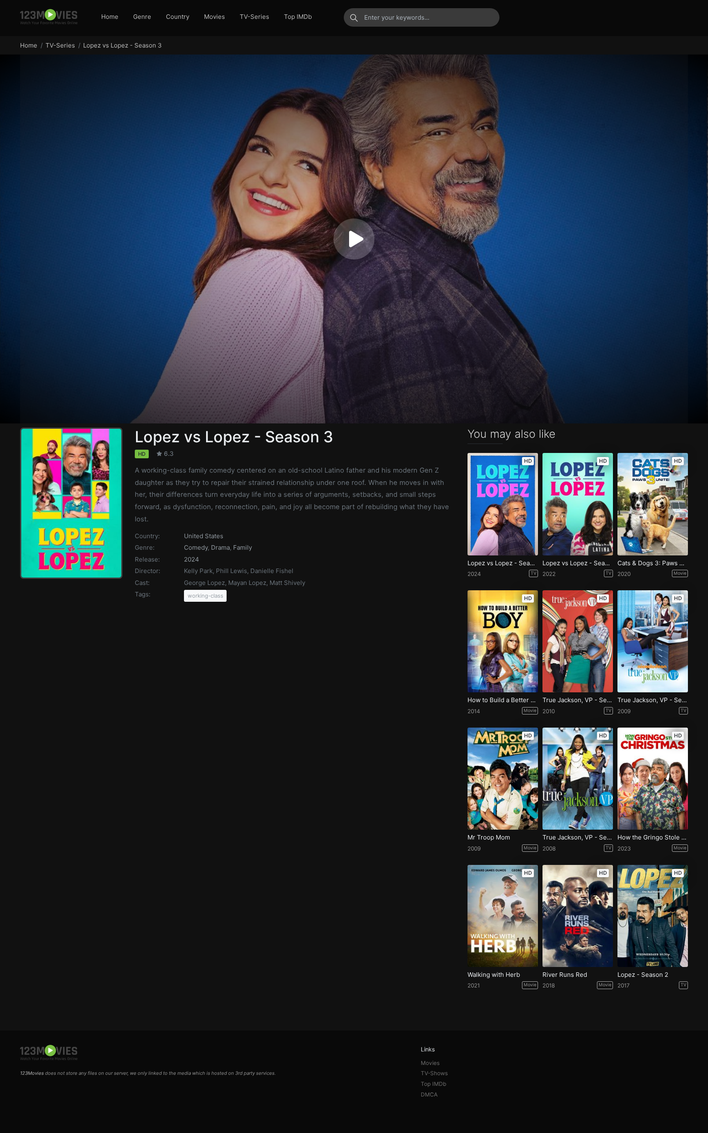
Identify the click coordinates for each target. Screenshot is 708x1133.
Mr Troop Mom (488, 837)
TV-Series (254, 16)
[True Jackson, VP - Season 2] (652, 641)
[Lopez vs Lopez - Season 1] (577, 504)
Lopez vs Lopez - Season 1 (577, 563)
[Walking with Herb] (502, 916)
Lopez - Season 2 (642, 974)
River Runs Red (564, 974)
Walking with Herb (493, 974)
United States (203, 536)
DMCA (429, 1094)
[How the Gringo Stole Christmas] (652, 779)
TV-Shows (434, 1073)
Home (109, 16)
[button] (354, 238)
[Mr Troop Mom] (502, 779)
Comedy (196, 547)
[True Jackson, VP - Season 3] (577, 641)
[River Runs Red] (577, 916)
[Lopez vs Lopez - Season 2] (502, 504)
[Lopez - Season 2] (652, 916)
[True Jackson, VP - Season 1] (577, 779)
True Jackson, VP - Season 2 (652, 700)
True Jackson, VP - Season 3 (577, 700)
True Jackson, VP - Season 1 (577, 837)
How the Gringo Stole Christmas (652, 837)
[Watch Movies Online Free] (48, 17)
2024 (191, 559)
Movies (214, 16)
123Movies (32, 1073)
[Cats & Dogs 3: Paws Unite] (652, 504)
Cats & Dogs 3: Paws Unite (652, 563)
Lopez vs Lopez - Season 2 (502, 563)
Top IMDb (298, 16)
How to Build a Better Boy (502, 700)
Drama (220, 547)
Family (242, 547)
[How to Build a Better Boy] (502, 641)
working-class (205, 595)
